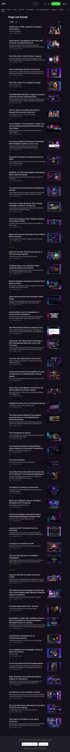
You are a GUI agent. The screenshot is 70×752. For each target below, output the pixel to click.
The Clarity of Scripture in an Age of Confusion (24, 720)
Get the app (43, 744)
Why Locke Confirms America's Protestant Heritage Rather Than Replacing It (26, 393)
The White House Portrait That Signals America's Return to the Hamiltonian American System (25, 417)
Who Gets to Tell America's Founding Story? (22, 462)
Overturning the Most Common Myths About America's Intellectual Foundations (26, 447)
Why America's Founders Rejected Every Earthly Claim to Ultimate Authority (25, 490)
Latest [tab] (12, 22)
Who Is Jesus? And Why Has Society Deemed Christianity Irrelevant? (24, 111)
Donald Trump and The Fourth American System (23, 256)
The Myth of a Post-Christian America (24, 692)
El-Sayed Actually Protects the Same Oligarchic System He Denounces (26, 177)
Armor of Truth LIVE (15, 31)
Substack (26, 748)
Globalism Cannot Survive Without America (27, 403)
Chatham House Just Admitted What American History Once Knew (24, 266)
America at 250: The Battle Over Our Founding (23, 529)
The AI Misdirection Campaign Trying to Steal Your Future (25, 650)
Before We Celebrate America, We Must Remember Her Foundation (25, 501)
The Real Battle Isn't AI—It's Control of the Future (23, 710)
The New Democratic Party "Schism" (23, 606)
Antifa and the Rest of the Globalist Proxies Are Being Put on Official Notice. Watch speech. (26, 374)
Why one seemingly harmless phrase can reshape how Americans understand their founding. (25, 477)
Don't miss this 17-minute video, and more (21, 519)
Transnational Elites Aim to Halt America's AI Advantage (25, 640)
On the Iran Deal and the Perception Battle (26, 663)
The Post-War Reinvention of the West (25, 358)
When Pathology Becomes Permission (24, 69)
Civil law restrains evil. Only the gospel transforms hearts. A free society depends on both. (26, 436)
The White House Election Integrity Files (26, 327)
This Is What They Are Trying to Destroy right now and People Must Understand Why (27, 162)
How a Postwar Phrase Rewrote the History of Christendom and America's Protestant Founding (26, 208)
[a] (54, 30)
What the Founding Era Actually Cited (20, 450)
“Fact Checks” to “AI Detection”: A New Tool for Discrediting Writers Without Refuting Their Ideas (26, 126)
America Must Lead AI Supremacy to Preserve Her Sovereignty (24, 313)
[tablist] (13, 22)
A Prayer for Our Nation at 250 (21, 543)
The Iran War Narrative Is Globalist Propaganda (23, 556)
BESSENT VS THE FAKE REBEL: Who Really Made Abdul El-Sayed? (27, 173)
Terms (39, 740)
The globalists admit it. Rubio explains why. (21, 405)
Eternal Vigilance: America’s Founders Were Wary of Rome (27, 282)
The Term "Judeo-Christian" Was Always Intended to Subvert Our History (26, 204)
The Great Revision (17, 460)
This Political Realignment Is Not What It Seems (23, 608)
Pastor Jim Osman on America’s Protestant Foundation (25, 597)
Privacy (34, 740)
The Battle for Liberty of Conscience (23, 487)
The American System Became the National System (26, 189)
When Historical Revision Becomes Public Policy (26, 297)
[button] (3, 10)
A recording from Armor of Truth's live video (22, 114)
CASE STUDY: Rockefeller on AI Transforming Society (22, 637)
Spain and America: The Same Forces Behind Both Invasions (27, 235)
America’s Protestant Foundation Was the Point (26, 158)
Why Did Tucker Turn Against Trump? (25, 82)
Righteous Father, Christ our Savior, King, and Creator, (24, 546)
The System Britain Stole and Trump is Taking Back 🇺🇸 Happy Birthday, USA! (25, 515)
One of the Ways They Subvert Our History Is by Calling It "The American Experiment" (26, 473)
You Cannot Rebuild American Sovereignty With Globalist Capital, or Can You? (26, 142)
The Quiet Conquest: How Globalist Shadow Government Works (26, 220)
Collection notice (46, 740)
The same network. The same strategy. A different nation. (26, 239)
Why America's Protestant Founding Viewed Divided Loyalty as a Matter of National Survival (26, 286)
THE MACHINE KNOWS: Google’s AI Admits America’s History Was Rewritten (27, 95)
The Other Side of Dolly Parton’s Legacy (25, 56)
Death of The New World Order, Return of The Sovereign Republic (25, 253)
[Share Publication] (49, 3)
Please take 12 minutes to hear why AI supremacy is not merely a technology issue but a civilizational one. (25, 682)
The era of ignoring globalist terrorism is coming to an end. (26, 378)
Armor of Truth (18, 33)
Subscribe (56, 4)
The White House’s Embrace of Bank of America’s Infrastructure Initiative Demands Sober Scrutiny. (23, 147)
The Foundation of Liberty (20, 433)
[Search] (45, 3)
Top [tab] (16, 22)
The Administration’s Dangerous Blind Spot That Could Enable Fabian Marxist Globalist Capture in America (27, 592)
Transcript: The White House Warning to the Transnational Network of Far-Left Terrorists (25, 343)
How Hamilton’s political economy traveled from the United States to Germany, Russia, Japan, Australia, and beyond (26, 193)
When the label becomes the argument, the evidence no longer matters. (25, 131)
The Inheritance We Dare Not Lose (19, 505)
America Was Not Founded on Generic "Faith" (24, 576)
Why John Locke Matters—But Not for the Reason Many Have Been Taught (26, 389)
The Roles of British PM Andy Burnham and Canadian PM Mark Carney (26, 224)
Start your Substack (30, 744)
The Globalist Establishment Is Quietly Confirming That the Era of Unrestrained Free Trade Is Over (26, 271)
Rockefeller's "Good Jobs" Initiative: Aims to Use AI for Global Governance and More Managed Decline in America (27, 620)
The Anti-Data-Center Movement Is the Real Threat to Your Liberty (27, 706)
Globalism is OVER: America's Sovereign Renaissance (25, 28)
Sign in (64, 4)
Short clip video (13, 654)
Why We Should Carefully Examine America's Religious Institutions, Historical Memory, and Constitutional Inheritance (25, 302)
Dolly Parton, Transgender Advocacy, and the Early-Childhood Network (26, 41)
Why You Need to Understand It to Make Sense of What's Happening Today (25, 361)
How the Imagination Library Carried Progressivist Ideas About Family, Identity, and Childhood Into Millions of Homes (27, 59)
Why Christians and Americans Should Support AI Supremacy (25, 677)
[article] (35, 31)
